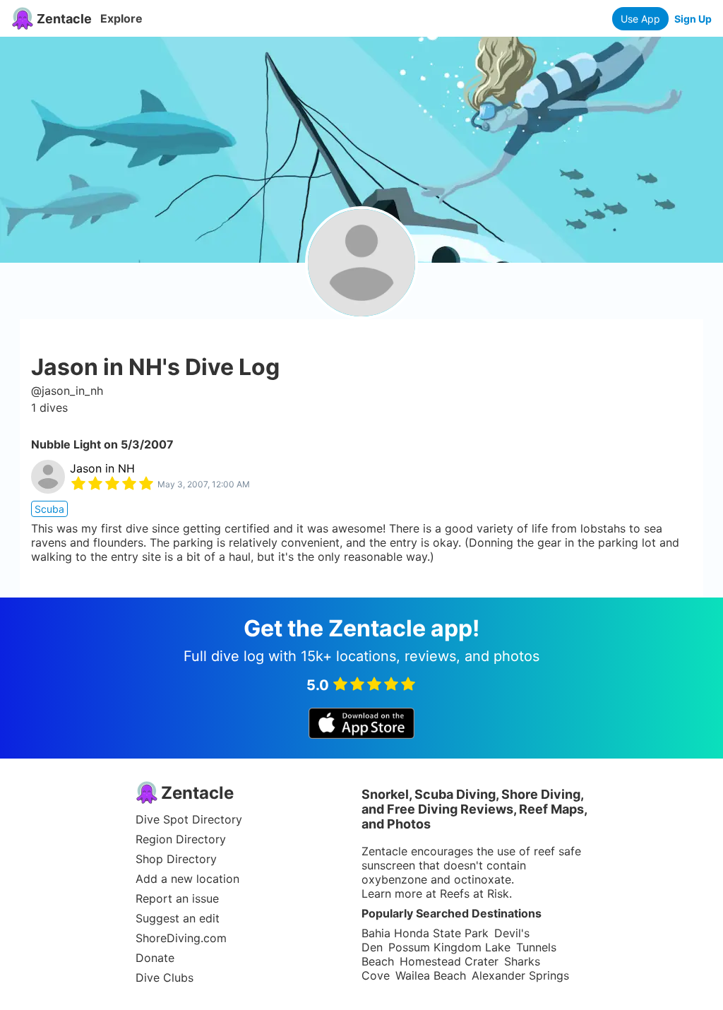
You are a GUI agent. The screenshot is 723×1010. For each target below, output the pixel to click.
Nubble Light (66, 444)
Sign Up (693, 19)
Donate (155, 958)
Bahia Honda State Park (425, 933)
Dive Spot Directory (189, 819)
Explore (121, 18)
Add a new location (187, 879)
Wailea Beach (430, 975)
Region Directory (181, 839)
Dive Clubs (164, 977)
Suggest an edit (178, 918)
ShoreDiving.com (181, 938)
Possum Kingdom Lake (449, 947)
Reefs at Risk (474, 893)
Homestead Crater (449, 961)
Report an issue (177, 898)
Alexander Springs (520, 975)
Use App (640, 19)
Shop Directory (176, 859)
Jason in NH (102, 468)
